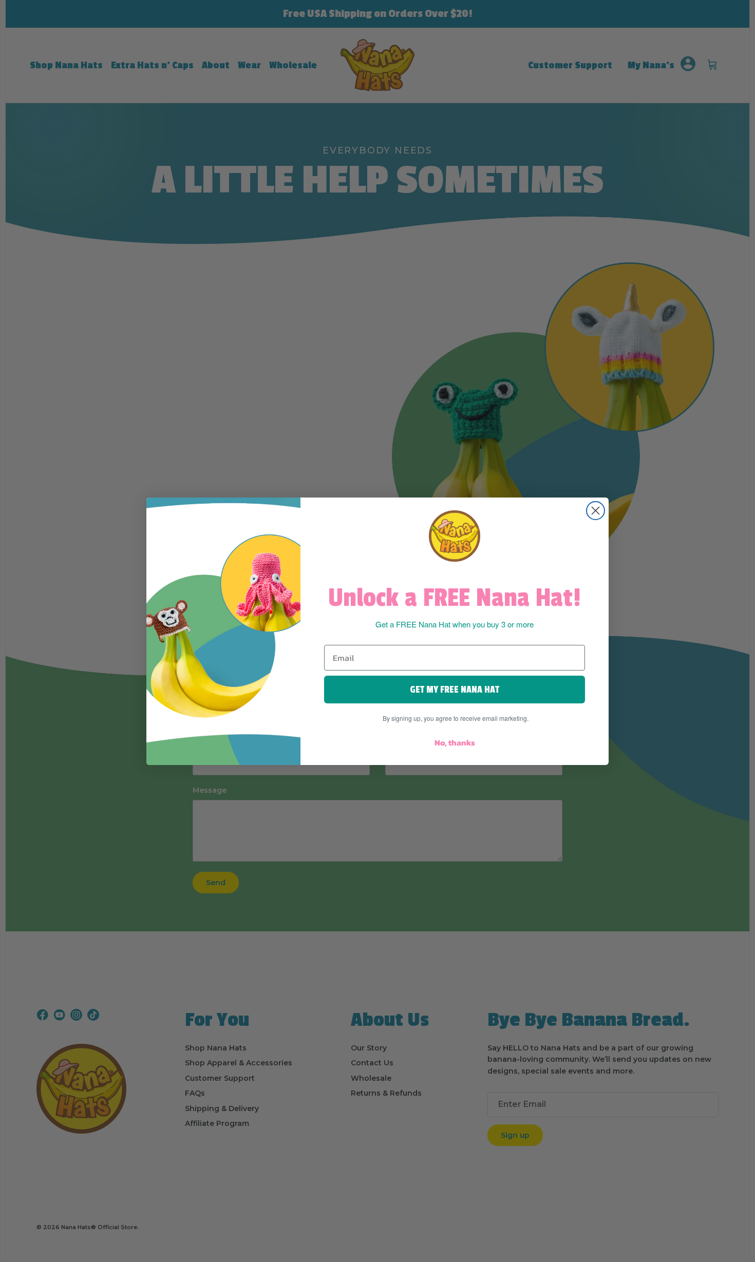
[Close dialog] (596, 511)
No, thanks (455, 742)
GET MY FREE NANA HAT (454, 689)
